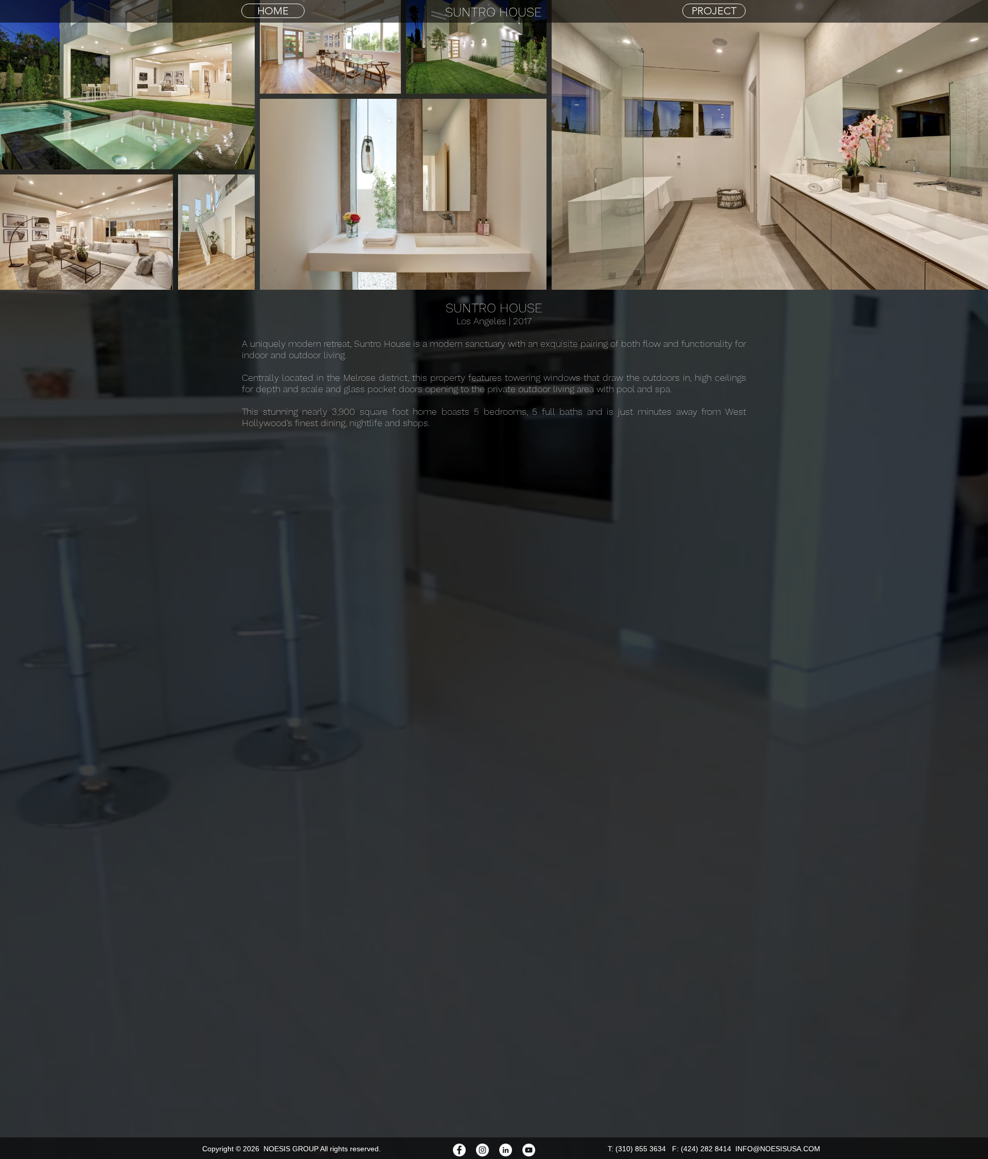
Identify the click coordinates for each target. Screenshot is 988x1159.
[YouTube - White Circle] (528, 1150)
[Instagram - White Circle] (482, 1150)
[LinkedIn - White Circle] (505, 1150)
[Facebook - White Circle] (459, 1150)
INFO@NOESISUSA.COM (777, 1149)
